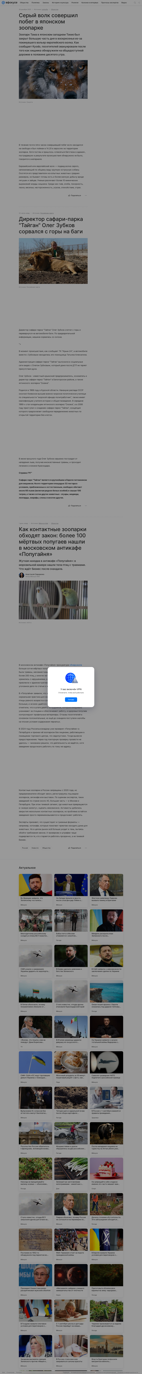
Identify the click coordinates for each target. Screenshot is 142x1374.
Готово (71, 699)
